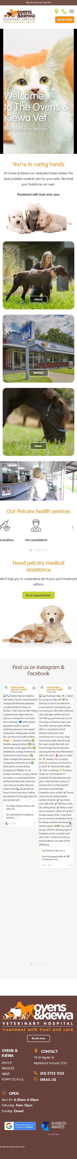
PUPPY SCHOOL (13, 1079)
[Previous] (5, 527)
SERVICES (8, 1068)
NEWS (6, 1074)
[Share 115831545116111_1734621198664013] (70, 866)
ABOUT (7, 1063)
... (17, 818)
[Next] (72, 527)
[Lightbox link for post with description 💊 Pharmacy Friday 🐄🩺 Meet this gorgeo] (56, 770)
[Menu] (71, 11)
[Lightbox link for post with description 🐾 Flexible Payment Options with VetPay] (20, 748)
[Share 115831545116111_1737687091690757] (34, 824)
